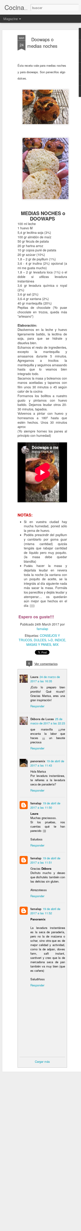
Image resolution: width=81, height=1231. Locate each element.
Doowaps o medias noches (42, 42)
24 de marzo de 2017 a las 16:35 (45, 679)
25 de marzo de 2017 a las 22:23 (47, 721)
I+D (50, 640)
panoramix (37, 761)
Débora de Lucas (42, 719)
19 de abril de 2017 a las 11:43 (47, 763)
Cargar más (42, 1061)
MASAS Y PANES (38, 644)
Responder (37, 706)
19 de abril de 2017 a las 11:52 (45, 911)
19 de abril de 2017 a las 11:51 (45, 860)
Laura (34, 677)
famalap (42, 628)
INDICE (60, 640)
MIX (55, 644)
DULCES (40, 640)
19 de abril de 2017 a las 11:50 (45, 805)
